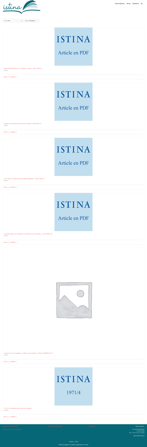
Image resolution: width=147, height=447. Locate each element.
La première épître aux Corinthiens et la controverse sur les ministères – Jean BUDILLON (28, 234)
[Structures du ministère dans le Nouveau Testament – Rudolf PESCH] (73, 102)
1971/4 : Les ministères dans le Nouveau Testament (17, 408)
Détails (15, 77)
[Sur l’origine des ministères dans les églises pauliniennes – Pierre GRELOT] (73, 157)
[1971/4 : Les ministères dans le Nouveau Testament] (73, 386)
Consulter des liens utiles (55, 426)
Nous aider (92, 426)
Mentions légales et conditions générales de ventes (73, 444)
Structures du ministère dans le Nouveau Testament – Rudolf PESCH (22, 123)
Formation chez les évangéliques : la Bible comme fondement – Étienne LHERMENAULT (28, 353)
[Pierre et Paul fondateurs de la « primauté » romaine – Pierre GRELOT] (73, 46)
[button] (141, 3)
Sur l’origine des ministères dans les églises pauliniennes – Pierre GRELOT (24, 178)
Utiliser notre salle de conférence (12, 429)
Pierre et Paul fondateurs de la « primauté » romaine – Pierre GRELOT (23, 68)
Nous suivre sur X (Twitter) (10, 426)
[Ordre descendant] (21, 20)
